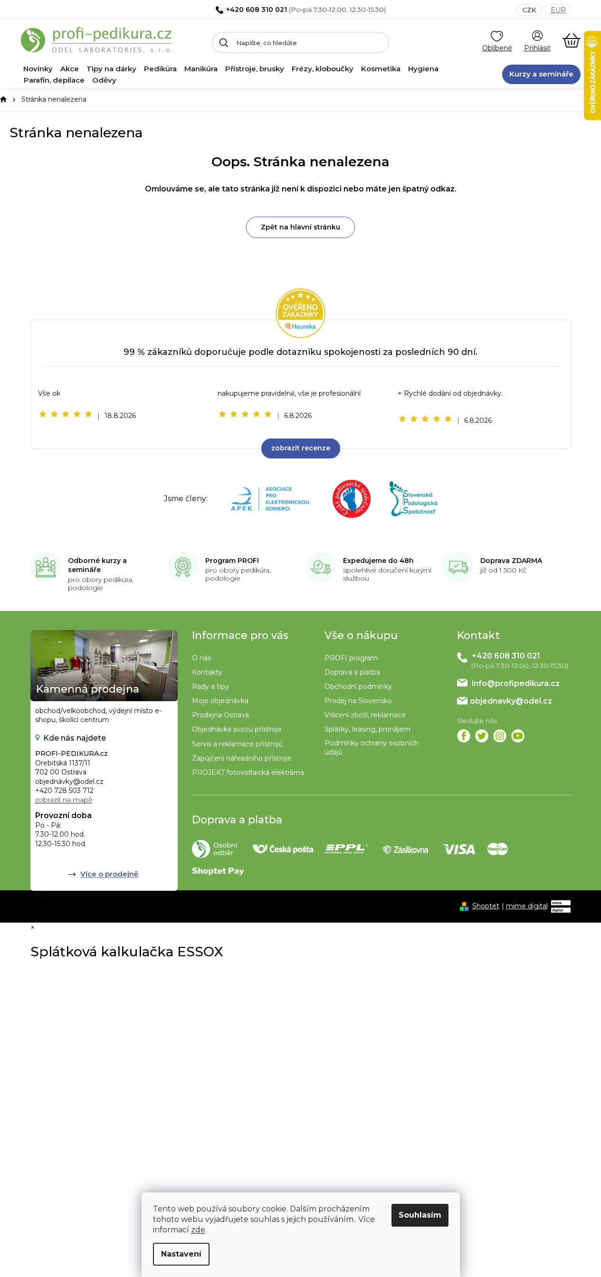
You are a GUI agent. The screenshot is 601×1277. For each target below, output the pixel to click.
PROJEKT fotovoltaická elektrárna (248, 772)
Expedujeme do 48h (378, 560)
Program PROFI (232, 560)
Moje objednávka (220, 700)
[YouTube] (518, 736)
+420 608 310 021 (256, 9)
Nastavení (181, 1253)
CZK (529, 10)
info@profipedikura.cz (516, 683)
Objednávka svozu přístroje (237, 729)
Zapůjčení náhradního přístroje (242, 758)
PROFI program (351, 658)
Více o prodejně (109, 873)
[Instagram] (499, 736)
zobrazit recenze (300, 448)
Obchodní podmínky (358, 686)
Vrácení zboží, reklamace (365, 715)
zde (198, 1229)
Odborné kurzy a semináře (97, 565)
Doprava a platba (352, 672)
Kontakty (207, 672)
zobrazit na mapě (63, 799)
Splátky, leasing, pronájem (367, 729)
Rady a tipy (210, 686)
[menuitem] (38, 69)
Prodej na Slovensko (358, 700)
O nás (201, 658)
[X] (481, 736)
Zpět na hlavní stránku (300, 227)
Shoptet (485, 906)
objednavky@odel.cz (511, 700)
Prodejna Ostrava (220, 715)
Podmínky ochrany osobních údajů (371, 747)
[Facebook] (463, 736)
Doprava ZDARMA (511, 560)
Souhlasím (420, 1215)
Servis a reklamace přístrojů (237, 744)
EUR (558, 10)
